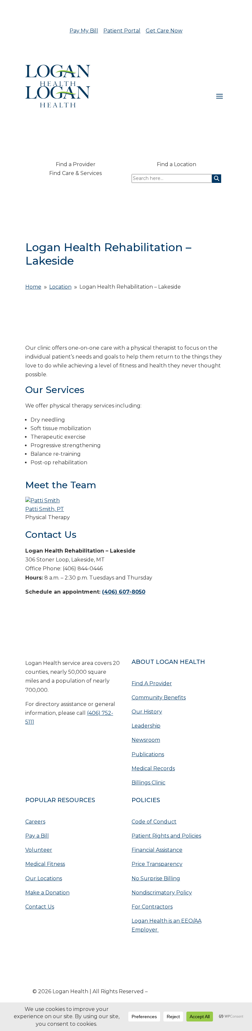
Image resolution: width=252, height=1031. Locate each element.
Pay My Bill (84, 31)
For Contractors (152, 907)
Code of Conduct (154, 822)
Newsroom (146, 740)
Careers (35, 822)
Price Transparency (157, 864)
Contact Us (39, 907)
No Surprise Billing (156, 878)
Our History (147, 712)
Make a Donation (47, 892)
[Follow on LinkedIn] (43, 741)
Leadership (146, 726)
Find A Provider (152, 683)
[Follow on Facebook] (57, 741)
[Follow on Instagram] (70, 741)
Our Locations (43, 878)
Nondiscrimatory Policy (162, 892)
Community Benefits (159, 697)
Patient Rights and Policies (166, 836)
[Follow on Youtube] (30, 741)
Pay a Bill (37, 836)
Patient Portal (121, 31)
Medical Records (153, 768)
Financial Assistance (157, 850)
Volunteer (38, 850)
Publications (148, 754)
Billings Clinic (148, 782)
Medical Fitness (45, 864)
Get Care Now (164, 31)
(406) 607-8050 (123, 592)
